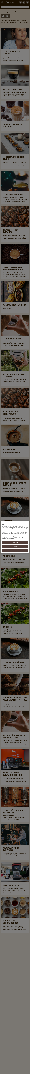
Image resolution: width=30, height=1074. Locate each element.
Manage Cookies (15, 542)
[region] (15, 537)
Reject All (15, 546)
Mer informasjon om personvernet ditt (12, 538)
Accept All (15, 550)
